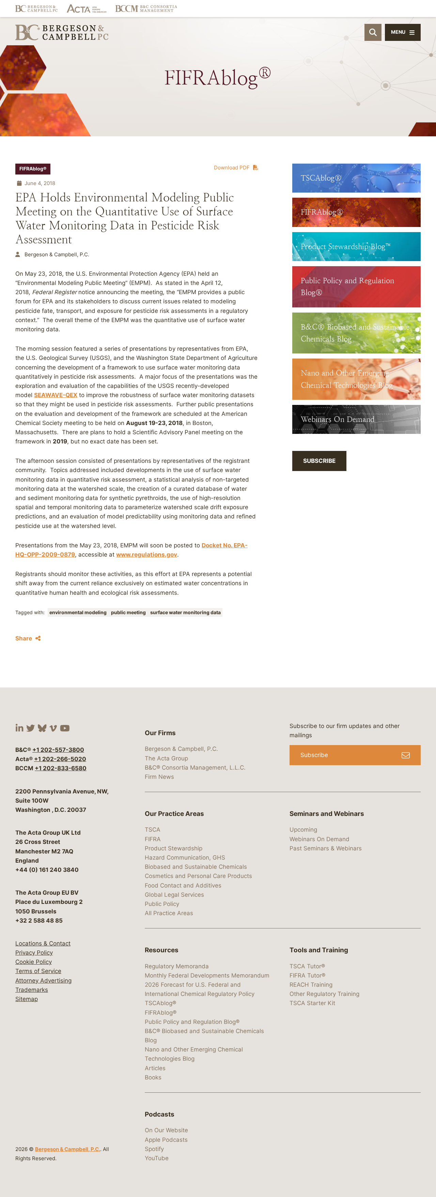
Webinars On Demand (319, 839)
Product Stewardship (173, 848)
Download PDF (232, 167)
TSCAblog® (160, 1003)
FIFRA (153, 839)
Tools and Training (319, 950)
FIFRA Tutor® (307, 975)
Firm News (159, 776)
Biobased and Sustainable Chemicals (196, 866)
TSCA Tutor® (307, 966)
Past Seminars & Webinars (326, 848)
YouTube (157, 1158)
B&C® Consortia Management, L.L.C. (195, 767)
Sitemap (26, 999)
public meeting (129, 612)
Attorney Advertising (43, 980)
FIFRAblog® (32, 168)
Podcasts (159, 1114)
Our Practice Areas (174, 814)
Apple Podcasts (166, 1139)
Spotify (154, 1149)
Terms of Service (38, 971)
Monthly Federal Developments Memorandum (207, 975)
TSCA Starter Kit (312, 1003)
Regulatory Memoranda (177, 966)
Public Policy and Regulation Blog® (192, 1021)
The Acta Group (166, 758)
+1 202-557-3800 (58, 749)
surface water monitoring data (185, 612)
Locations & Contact (43, 943)
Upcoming (303, 829)
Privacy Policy (34, 952)
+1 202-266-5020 (60, 759)
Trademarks (31, 989)
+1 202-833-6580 (61, 768)
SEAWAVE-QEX (55, 395)
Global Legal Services (174, 894)
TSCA (152, 829)
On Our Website (166, 1130)
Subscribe (319, 460)
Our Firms (160, 733)
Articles (155, 1068)
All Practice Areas (169, 913)
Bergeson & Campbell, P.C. (67, 1149)
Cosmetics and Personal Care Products (198, 876)
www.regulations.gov (146, 554)
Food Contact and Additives (183, 885)
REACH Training (311, 984)
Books (153, 1077)
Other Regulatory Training (324, 993)
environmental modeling (78, 612)
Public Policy (162, 903)
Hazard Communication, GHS (185, 857)
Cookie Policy (33, 961)
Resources (161, 950)
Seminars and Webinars (327, 814)
